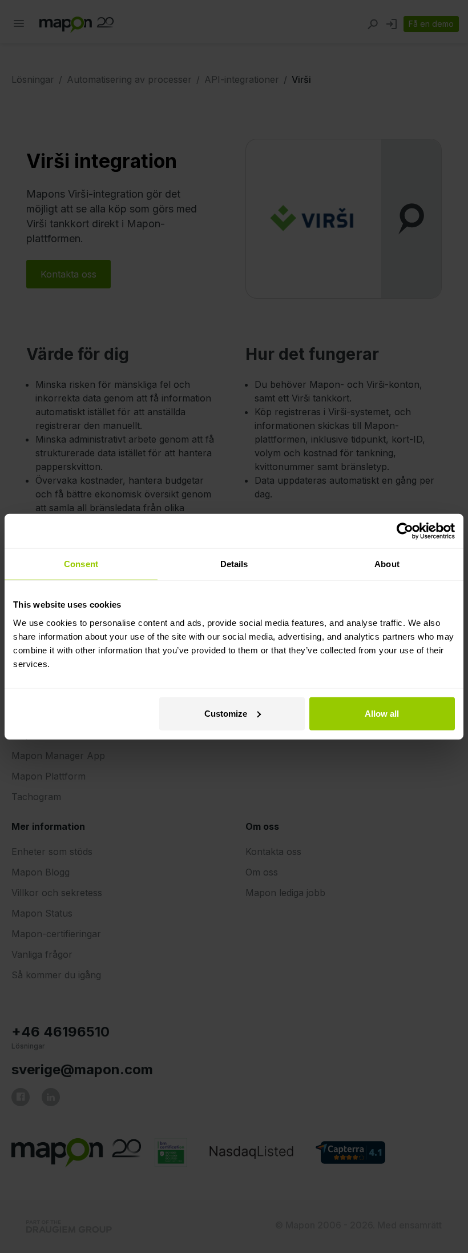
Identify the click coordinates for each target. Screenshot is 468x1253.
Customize (225, 713)
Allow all (382, 713)
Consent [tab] (81, 564)
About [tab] (387, 564)
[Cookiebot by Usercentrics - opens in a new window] (405, 531)
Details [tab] (234, 564)
